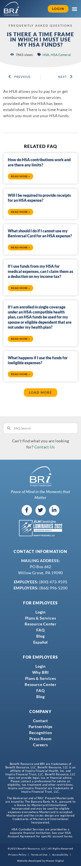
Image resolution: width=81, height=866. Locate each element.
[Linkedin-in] (54, 510)
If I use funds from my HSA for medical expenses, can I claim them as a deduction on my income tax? (40, 271)
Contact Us (44, 446)
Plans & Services (40, 618)
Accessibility (60, 854)
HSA (46, 54)
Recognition (40, 732)
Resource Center (40, 624)
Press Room (40, 738)
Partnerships (41, 726)
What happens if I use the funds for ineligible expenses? (38, 360)
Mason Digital (55, 860)
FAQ (40, 630)
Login (40, 612)
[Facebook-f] (27, 510)
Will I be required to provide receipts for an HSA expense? (39, 198)
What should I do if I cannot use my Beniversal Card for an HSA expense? (40, 233)
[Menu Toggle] (75, 9)
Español (40, 642)
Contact (40, 720)
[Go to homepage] (11, 9)
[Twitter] (40, 510)
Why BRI (40, 672)
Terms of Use (39, 854)
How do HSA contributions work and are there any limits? (39, 162)
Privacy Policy (17, 854)
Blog (40, 636)
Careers (40, 744)
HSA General (61, 54)
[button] (40, 392)
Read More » (20, 176)
